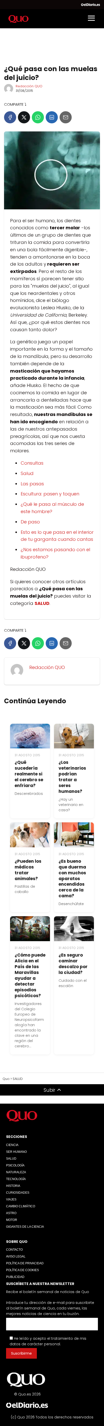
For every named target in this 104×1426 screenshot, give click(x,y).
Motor (11, 1220)
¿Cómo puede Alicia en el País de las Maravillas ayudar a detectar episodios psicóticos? (30, 975)
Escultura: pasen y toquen (50, 494)
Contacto (14, 1249)
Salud (27, 473)
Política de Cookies (22, 1270)
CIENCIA (12, 1145)
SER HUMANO (16, 1152)
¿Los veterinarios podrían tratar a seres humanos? (72, 776)
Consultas (32, 463)
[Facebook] (10, 117)
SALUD (11, 1158)
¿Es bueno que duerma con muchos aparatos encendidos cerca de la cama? (72, 878)
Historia (13, 1186)
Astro (11, 1213)
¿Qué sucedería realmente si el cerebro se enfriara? (29, 774)
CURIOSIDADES (17, 1192)
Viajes (11, 1199)
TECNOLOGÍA (16, 1179)
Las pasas (32, 484)
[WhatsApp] (38, 117)
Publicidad (15, 1277)
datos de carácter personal (35, 1344)
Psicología (15, 1165)
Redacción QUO (29, 86)
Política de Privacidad (25, 1263)
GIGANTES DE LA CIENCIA (25, 1226)
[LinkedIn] (52, 117)
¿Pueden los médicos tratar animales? (28, 870)
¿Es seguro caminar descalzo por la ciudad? (73, 963)
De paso (30, 522)
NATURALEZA (16, 1172)
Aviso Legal (15, 1256)
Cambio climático (20, 1206)
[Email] (66, 117)
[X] (24, 117)
